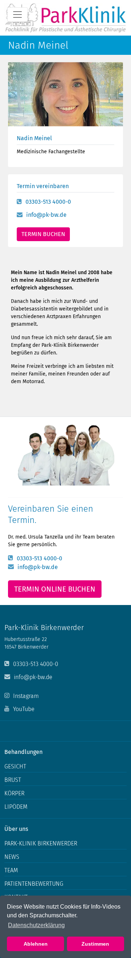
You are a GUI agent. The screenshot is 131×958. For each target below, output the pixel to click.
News (11, 856)
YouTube (24, 709)
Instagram (26, 696)
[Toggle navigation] (17, 14)
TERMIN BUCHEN (43, 234)
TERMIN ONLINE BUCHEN (54, 589)
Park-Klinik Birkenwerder (40, 843)
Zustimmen (95, 944)
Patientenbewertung (33, 883)
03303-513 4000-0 (48, 201)
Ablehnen (36, 944)
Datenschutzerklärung (36, 925)
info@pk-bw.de (46, 214)
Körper (14, 793)
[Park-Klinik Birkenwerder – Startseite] (65, 18)
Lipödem (15, 806)
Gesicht (15, 766)
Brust (12, 779)
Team (11, 870)
